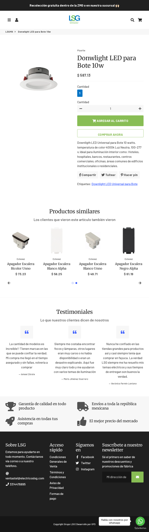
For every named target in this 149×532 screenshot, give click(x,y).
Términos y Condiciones (58, 474)
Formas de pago (56, 496)
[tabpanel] (20, 250)
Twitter (85, 463)
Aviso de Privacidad (57, 485)
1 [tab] (73, 283)
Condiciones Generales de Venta (58, 461)
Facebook (87, 457)
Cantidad (83, 86)
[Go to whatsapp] (140, 521)
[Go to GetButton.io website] (140, 528)
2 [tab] (76, 283)
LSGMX (9, 31)
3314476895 (17, 484)
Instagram (87, 469)
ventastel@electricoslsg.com (24, 478)
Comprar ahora (110, 134)
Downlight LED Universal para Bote (115, 184)
